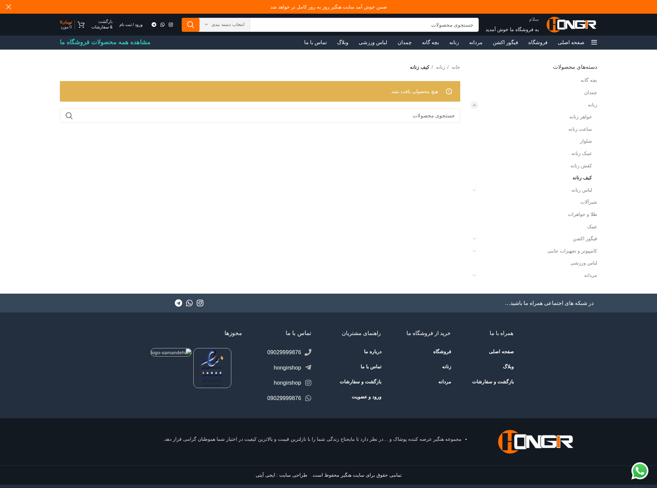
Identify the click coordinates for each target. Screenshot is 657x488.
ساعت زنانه (580, 129)
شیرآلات (588, 202)
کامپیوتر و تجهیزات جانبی (572, 251)
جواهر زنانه (580, 116)
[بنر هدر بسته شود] (8, 7)
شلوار (586, 141)
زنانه (592, 104)
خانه (455, 67)
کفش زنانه (581, 165)
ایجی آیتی (265, 475)
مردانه (590, 275)
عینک (592, 226)
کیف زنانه (582, 177)
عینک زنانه (581, 153)
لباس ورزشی (583, 263)
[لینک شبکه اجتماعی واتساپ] (162, 24)
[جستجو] (190, 25)
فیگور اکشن (585, 238)
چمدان (590, 92)
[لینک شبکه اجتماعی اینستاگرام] (171, 24)
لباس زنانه (581, 190)
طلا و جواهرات (582, 214)
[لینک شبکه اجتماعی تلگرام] (154, 24)
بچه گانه (589, 80)
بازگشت (105, 21)
